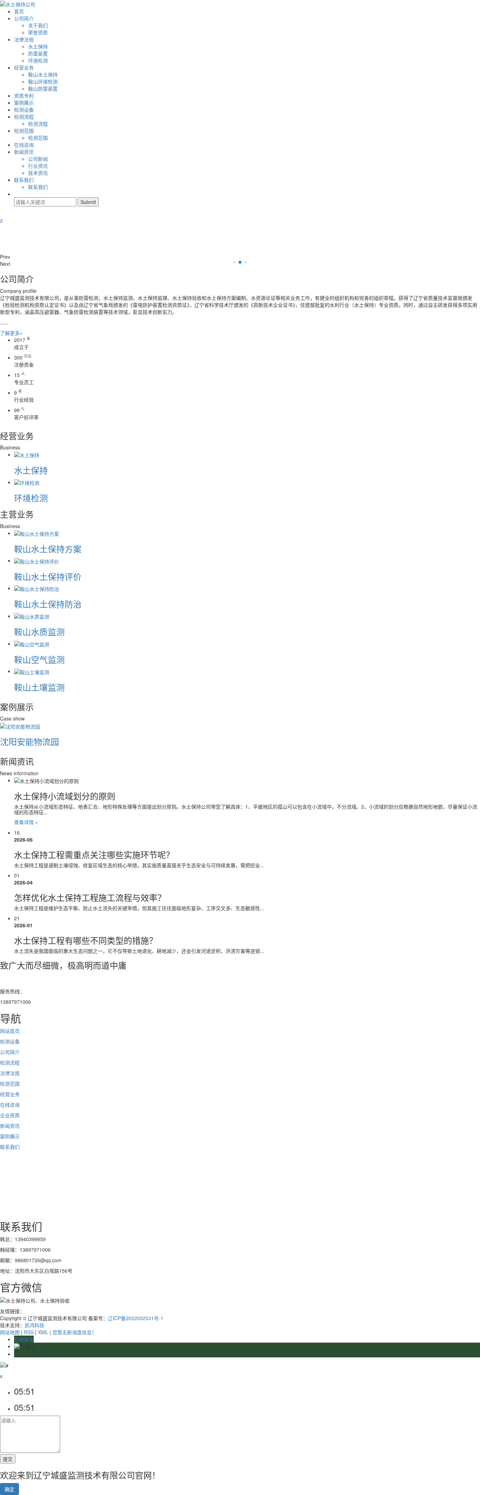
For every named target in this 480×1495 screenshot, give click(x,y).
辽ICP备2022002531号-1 (135, 1318)
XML (43, 1332)
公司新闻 (38, 158)
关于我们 (38, 25)
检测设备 (24, 109)
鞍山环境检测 (43, 81)
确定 (9, 1489)
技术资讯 (38, 172)
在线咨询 (24, 144)
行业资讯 (38, 165)
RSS (29, 1332)
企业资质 (10, 1115)
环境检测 (38, 60)
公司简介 (24, 18)
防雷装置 (38, 53)
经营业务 (24, 67)
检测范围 (24, 130)
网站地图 (10, 1332)
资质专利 (24, 95)
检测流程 (24, 116)
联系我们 (24, 179)
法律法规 (24, 39)
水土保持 (38, 46)
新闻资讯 (24, 151)
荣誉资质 (38, 32)
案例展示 (24, 102)
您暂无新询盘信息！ (74, 1332)
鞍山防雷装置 (43, 88)
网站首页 (10, 1030)
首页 (19, 11)
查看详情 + (26, 821)
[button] (240, 256)
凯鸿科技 (34, 1325)
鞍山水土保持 (43, 74)
